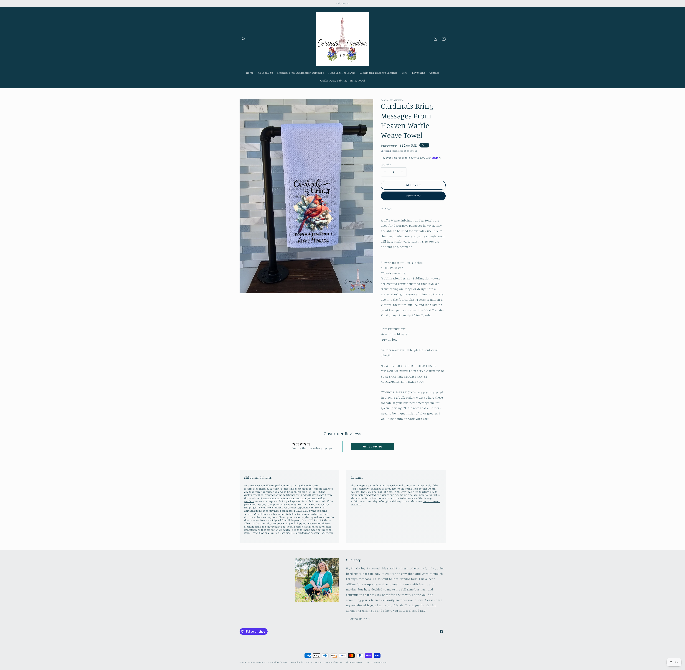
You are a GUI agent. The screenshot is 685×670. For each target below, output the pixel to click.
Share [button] (388, 208)
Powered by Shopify (277, 662)
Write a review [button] (372, 446)
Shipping (386, 150)
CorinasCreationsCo (257, 662)
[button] (244, 39)
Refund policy (298, 662)
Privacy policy (315, 662)
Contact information (376, 662)
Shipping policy (354, 662)
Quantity (386, 164)
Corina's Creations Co (361, 610)
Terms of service (334, 662)
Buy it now (413, 196)
